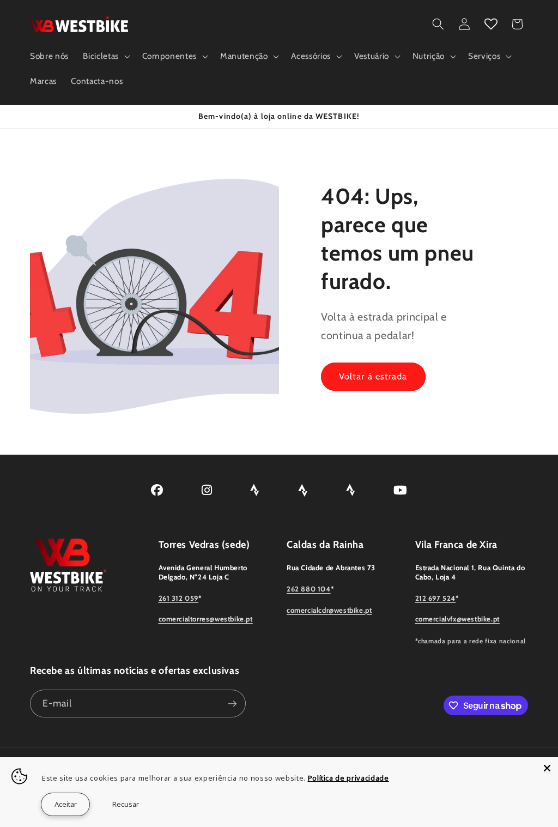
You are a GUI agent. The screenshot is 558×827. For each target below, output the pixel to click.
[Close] (547, 768)
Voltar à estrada (373, 376)
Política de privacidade (348, 778)
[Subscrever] (232, 704)
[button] (105, 56)
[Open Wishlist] (491, 24)
